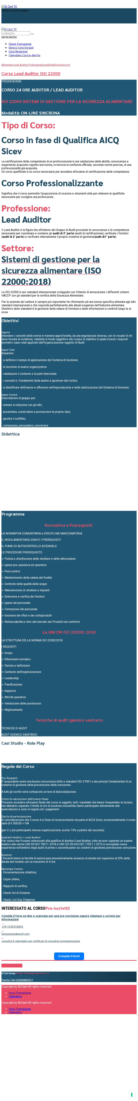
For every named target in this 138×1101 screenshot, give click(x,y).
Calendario (15, 996)
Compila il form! (69, 956)
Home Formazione (20, 44)
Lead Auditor (20, 65)
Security (65, 65)
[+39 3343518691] (2, 923)
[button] (9, 37)
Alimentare (7, 65)
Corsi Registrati (18, 51)
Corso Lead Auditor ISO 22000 (30, 73)
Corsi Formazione (20, 993)
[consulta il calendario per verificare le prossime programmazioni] (2, 937)
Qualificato (55, 65)
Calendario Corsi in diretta (24, 55)
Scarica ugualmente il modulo (71, 1082)
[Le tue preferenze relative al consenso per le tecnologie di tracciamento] (131, 1094)
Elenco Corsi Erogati (21, 47)
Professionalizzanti (38, 65)
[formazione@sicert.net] (2, 930)
